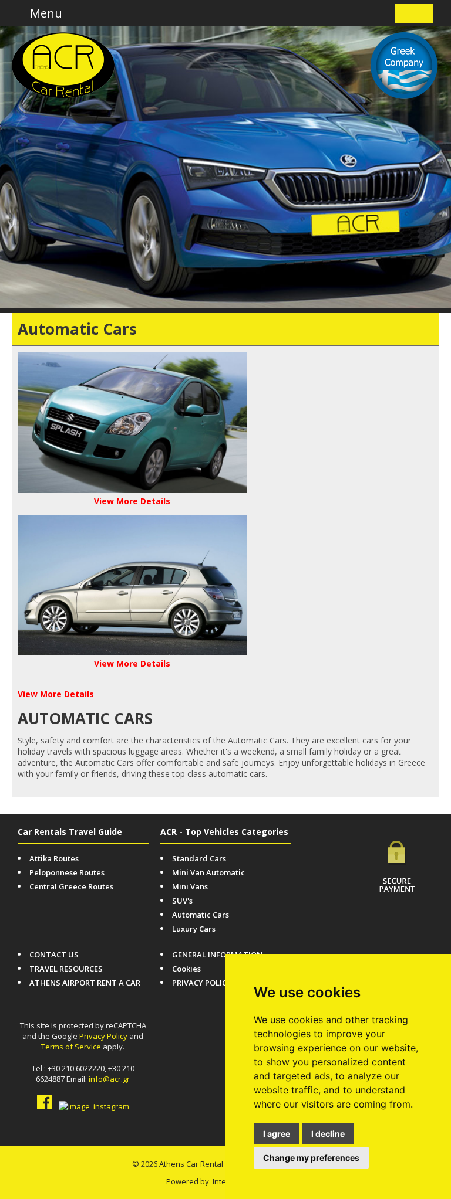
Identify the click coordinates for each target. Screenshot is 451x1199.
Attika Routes (54, 858)
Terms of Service (71, 1046)
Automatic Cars (200, 914)
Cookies (186, 968)
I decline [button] (328, 1134)
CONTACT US (54, 954)
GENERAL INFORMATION (217, 954)
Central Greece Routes (71, 886)
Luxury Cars (194, 928)
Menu (44, 13)
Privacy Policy (103, 1036)
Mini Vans (190, 886)
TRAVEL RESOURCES (66, 968)
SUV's (182, 900)
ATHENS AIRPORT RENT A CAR (84, 982)
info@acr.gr (109, 1079)
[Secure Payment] (397, 858)
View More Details (132, 501)
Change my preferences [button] (311, 1158)
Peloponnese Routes (67, 872)
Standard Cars (199, 858)
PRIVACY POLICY (201, 982)
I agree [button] (276, 1134)
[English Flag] (405, 13)
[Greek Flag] (423, 13)
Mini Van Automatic (208, 872)
